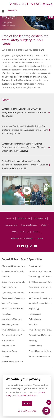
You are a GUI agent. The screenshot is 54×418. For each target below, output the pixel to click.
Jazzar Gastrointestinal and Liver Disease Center (13, 298)
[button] (20, 4)
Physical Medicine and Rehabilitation (13, 330)
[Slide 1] (17, 26)
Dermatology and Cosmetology (40, 276)
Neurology (6, 314)
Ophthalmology (36, 319)
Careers (36, 232)
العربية (49, 4)
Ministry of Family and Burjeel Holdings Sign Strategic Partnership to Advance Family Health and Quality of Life (25, 130)
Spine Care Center (10, 351)
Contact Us (24, 232)
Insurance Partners (29, 225)
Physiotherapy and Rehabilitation (40, 330)
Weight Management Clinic (13, 362)
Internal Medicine (36, 292)
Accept (27, 403)
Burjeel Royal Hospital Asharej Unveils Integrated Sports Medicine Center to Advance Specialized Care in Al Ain (25, 165)
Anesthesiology (36, 266)
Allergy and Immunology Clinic (13, 266)
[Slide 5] (37, 26)
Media (43, 225)
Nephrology (34, 308)
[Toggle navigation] (3, 11)
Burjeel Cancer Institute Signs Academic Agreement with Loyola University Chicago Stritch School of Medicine (23, 147)
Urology (5, 356)
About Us (10, 218)
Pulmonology (8, 340)
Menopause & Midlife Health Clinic (13, 308)
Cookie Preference (27, 411)
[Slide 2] (22, 26)
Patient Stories (24, 218)
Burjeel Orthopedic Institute (13, 271)
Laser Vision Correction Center (40, 298)
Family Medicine (9, 287)
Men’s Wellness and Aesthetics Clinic (40, 303)
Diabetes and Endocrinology (13, 282)
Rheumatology (8, 346)
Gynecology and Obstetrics (13, 292)
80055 (37, 4)
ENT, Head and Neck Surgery (40, 282)
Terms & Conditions (26, 395)
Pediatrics (33, 324)
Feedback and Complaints (22, 238)
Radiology (33, 340)
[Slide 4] (32, 26)
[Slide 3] (27, 26)
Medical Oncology (10, 303)
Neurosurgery (35, 314)
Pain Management (10, 324)
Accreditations (40, 218)
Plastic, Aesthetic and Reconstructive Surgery (13, 335)
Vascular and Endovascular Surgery (40, 356)
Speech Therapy (36, 346)
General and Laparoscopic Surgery (40, 287)
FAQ (14, 232)
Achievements (11, 225)
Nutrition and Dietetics (12, 319)
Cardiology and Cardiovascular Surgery (40, 271)
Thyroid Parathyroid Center (40, 351)
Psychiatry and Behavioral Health (40, 335)
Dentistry (6, 276)
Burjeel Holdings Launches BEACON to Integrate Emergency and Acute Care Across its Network (24, 112)
